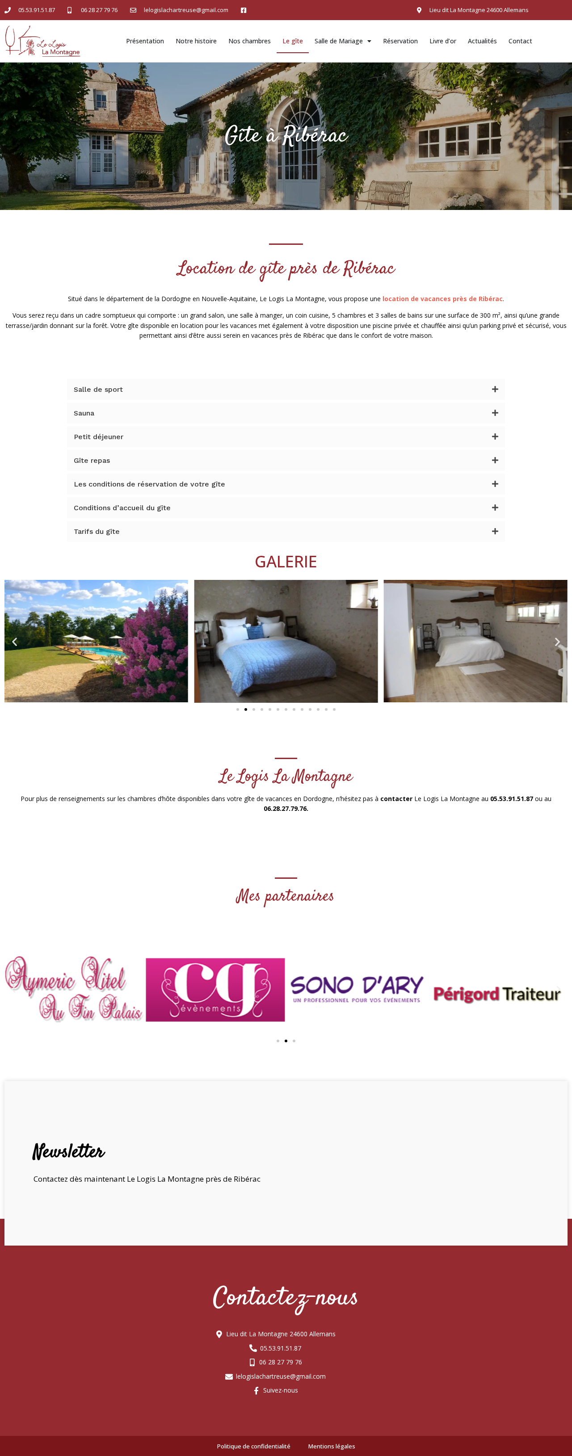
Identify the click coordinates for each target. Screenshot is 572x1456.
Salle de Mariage (339, 41)
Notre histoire (196, 41)
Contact (520, 41)
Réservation (400, 41)
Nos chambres (249, 41)
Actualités (482, 41)
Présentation (145, 41)
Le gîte (292, 41)
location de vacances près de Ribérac (443, 298)
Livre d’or (442, 41)
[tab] (286, 389)
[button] (237, 709)
